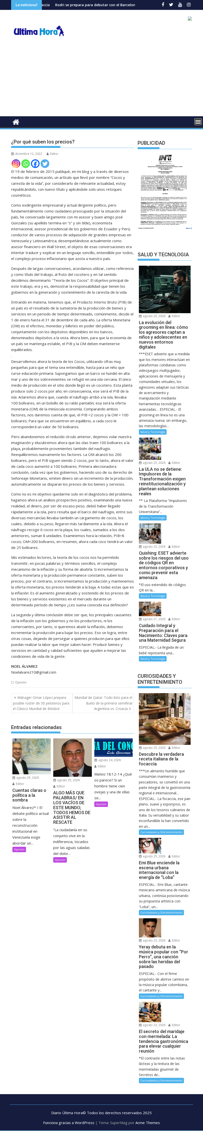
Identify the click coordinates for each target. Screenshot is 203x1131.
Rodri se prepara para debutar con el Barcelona (72, 4)
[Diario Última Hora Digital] (16, 121)
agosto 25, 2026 (27, 778)
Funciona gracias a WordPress (68, 1122)
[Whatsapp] (25, 163)
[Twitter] (45, 163)
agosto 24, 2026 (109, 760)
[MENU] (198, 121)
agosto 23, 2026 (153, 546)
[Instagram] (16, 163)
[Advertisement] (101, 79)
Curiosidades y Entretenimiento (161, 832)
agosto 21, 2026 (153, 619)
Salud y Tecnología (152, 432)
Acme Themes (147, 1122)
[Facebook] (35, 163)
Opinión (20, 682)
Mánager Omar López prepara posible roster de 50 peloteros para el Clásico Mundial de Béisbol (41, 703)
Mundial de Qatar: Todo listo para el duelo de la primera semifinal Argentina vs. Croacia (103, 703)
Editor (54, 154)
